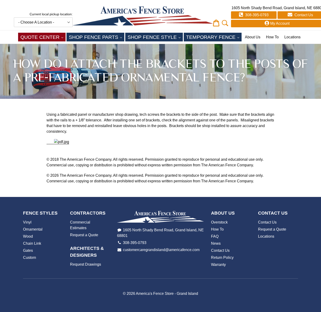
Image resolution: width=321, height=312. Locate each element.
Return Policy (222, 258)
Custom (29, 258)
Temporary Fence (214, 37)
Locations (292, 37)
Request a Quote (84, 235)
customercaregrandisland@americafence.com (161, 250)
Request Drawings (85, 264)
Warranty (218, 265)
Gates (28, 250)
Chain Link (32, 243)
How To (272, 37)
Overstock (219, 222)
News (216, 243)
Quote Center (43, 37)
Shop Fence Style (155, 37)
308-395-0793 (256, 15)
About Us (252, 37)
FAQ (215, 236)
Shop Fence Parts (96, 37)
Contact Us (220, 250)
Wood (28, 236)
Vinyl (27, 222)
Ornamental (33, 229)
